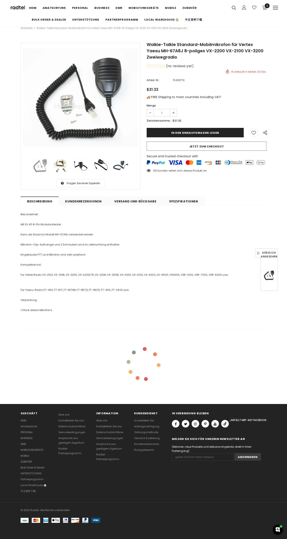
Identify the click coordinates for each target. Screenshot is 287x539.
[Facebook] (175, 424)
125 (155, 170)
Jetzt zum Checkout (206, 146)
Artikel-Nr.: (153, 80)
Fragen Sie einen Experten (83, 183)
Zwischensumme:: (159, 120)
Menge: (151, 105)
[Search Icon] (234, 7)
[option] (80, 98)
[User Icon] (244, 7)
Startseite (27, 28)
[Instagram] (195, 424)
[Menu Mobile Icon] (275, 7)
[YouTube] (215, 424)
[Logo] (17, 8)
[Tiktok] (225, 424)
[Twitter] (185, 424)
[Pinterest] (205, 424)
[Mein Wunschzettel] (254, 7)
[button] (170, 66)
